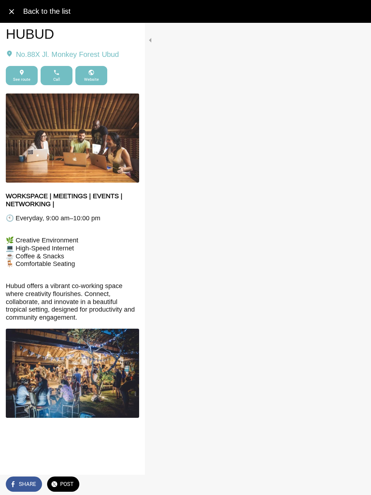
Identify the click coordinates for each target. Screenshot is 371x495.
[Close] (11, 11)
